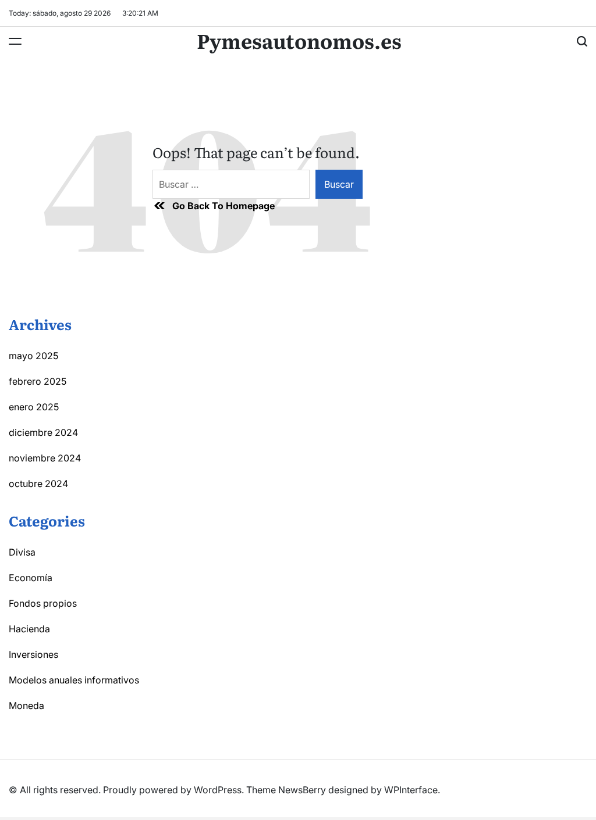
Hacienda (29, 629)
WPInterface (411, 790)
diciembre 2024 (43, 432)
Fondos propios (43, 603)
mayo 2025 (33, 355)
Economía (30, 577)
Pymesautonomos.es (299, 40)
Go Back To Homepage (223, 206)
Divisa (22, 552)
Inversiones (33, 654)
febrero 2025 (37, 381)
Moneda (26, 705)
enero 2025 (34, 407)
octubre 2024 (38, 483)
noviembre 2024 (45, 458)
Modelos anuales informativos (74, 680)
